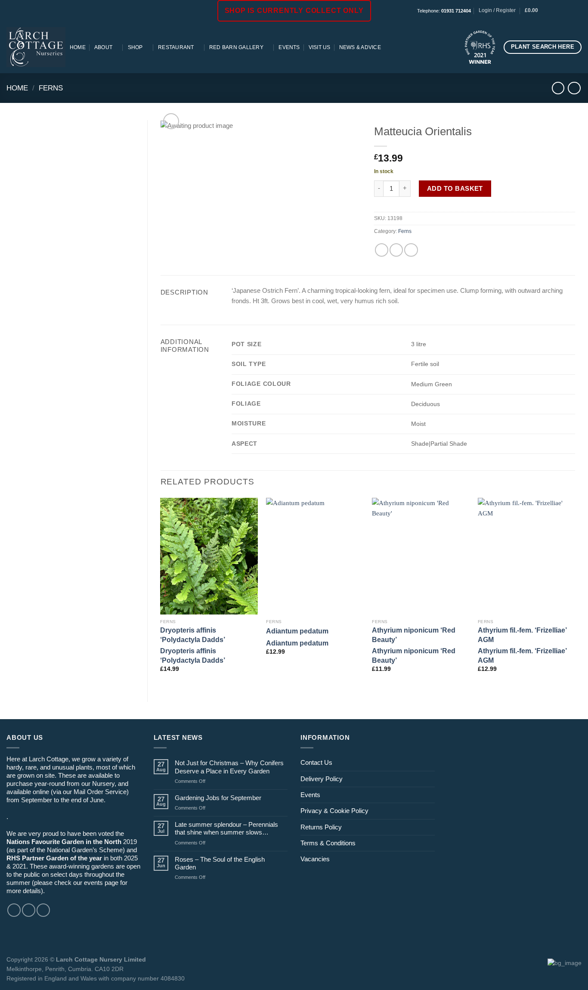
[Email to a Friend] (396, 250)
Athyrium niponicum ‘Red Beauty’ (413, 634)
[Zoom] (171, 121)
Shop (135, 47)
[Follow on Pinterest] (577, 10)
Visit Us (320, 47)
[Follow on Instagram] (562, 10)
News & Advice (360, 47)
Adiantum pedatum (297, 631)
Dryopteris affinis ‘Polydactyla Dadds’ (192, 634)
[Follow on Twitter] (43, 910)
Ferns (51, 88)
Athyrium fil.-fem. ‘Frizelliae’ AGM (522, 634)
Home (78, 47)
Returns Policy (321, 827)
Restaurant (176, 47)
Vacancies (315, 859)
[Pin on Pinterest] (411, 250)
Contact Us (316, 762)
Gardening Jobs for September (218, 797)
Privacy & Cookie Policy (334, 810)
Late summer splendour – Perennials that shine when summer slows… (226, 828)
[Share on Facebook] (381, 250)
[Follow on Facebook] (554, 10)
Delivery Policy (321, 778)
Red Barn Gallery (236, 47)
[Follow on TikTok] (569, 10)
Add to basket (455, 188)
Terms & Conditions (328, 843)
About (103, 47)
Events (289, 47)
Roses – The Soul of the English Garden (220, 863)
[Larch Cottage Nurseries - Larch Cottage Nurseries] (35, 47)
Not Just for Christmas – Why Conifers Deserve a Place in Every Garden (229, 766)
